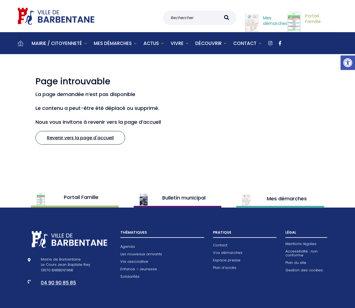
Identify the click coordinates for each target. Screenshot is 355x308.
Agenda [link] (127, 247)
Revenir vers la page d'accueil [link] (80, 138)
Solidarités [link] (130, 277)
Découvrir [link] (208, 43)
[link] (348, 62)
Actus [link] (151, 43)
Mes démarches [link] (113, 43)
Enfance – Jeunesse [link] (138, 269)
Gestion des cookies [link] (304, 270)
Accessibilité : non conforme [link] (301, 253)
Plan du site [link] (295, 263)
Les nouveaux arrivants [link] (141, 254)
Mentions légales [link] (300, 244)
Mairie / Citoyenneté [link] (57, 43)
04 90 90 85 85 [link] (58, 282)
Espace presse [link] (226, 260)
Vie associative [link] (134, 262)
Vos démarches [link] (227, 253)
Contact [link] (245, 43)
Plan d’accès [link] (224, 268)
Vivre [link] (177, 43)
